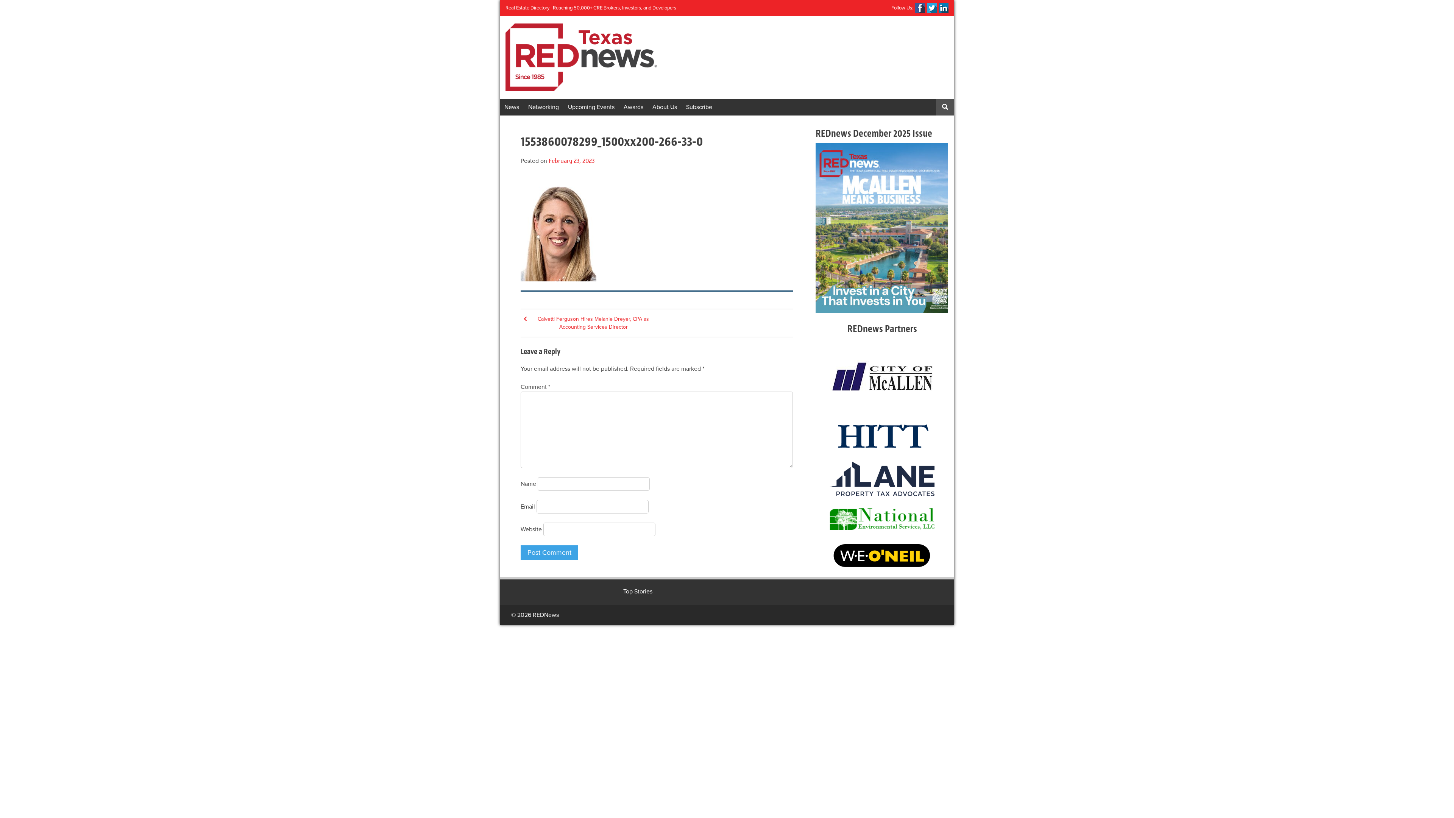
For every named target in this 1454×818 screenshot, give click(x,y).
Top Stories (637, 591)
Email (528, 506)
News (511, 107)
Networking (543, 107)
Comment (535, 387)
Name (528, 484)
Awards (633, 107)
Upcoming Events (591, 107)
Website (531, 529)
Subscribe (699, 107)
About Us (664, 107)
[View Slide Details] (882, 228)
